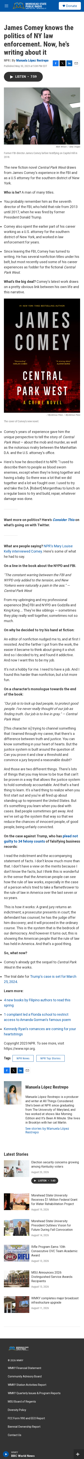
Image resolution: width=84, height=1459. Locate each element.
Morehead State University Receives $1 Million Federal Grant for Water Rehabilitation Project (54, 1200)
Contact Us (14, 1435)
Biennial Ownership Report (24, 1426)
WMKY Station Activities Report (27, 1384)
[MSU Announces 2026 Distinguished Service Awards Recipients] (16, 1278)
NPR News (23, 1058)
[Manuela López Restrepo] (12, 1093)
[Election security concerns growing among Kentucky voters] (16, 1168)
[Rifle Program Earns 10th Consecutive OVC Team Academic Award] (16, 1253)
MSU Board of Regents (22, 1401)
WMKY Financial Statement (24, 1368)
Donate (71, 6)
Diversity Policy (17, 1410)
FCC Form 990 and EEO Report (26, 1418)
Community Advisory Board (25, 1376)
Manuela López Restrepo (32, 60)
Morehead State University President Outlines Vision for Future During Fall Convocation (52, 1225)
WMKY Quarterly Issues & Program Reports (34, 1393)
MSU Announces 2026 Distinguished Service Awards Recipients (51, 1277)
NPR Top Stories (50, 1058)
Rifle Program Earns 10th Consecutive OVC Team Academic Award (54, 1251)
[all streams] (79, 1454)
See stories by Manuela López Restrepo (47, 1130)
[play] (6, 1454)
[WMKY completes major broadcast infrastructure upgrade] (16, 1304)
